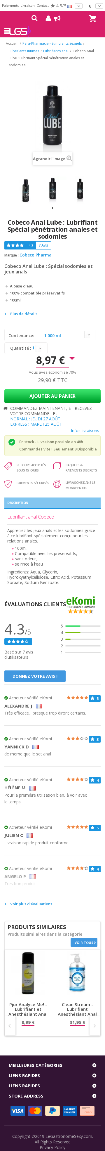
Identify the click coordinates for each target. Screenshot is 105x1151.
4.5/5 (60, 5)
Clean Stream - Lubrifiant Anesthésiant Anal (77, 1009)
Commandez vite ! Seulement (46, 449)
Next (95, 1025)
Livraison (28, 5)
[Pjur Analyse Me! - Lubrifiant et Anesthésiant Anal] (28, 973)
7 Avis (43, 245)
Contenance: (21, 335)
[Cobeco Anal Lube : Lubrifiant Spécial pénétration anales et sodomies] (25, 190)
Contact (43, 5)
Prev (10, 1025)
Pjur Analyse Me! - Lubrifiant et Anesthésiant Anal (28, 1009)
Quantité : (20, 348)
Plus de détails (23, 313)
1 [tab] (52, 208)
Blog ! (54, 18)
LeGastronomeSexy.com (69, 1136)
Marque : (11, 255)
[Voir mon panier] (92, 13)
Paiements (10, 5)
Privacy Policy (52, 1147)
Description (17, 502)
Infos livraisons (85, 430)
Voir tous (84, 942)
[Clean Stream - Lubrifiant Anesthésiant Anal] (77, 973)
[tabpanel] (25, 190)
